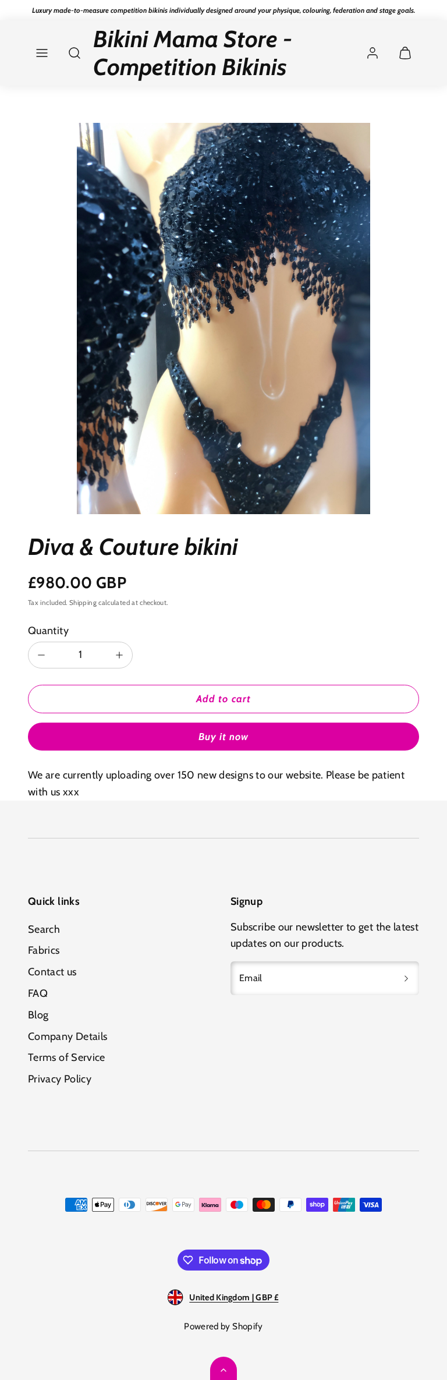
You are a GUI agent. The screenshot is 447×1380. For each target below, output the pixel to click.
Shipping (83, 603)
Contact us (52, 971)
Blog (38, 1015)
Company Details (67, 1036)
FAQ (38, 993)
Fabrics (44, 950)
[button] (42, 53)
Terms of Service (66, 1057)
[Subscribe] (406, 978)
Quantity (48, 630)
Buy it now (223, 736)
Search (44, 929)
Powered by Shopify (223, 1326)
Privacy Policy (59, 1079)
